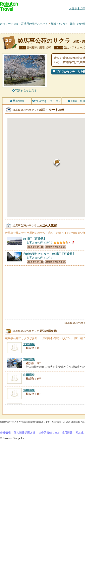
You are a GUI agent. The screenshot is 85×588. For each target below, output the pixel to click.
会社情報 (5, 432)
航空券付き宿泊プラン (55, 247)
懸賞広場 (48, 15)
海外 (31, 15)
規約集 (80, 432)
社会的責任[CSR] (48, 432)
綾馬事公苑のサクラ (44, 40)
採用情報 (67, 432)
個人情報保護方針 (24, 432)
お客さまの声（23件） (40, 242)
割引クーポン (65, 15)
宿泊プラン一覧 (35, 247)
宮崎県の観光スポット (34, 23)
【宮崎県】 (34, 238)
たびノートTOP (9, 23)
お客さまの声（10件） (40, 257)
